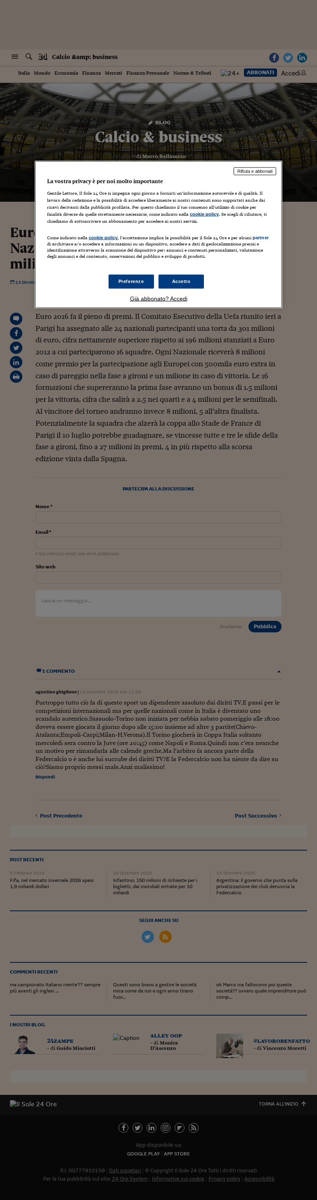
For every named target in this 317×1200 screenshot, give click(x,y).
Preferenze (131, 280)
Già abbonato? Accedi (158, 298)
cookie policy (204, 214)
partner (261, 237)
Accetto (181, 280)
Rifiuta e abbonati (254, 171)
